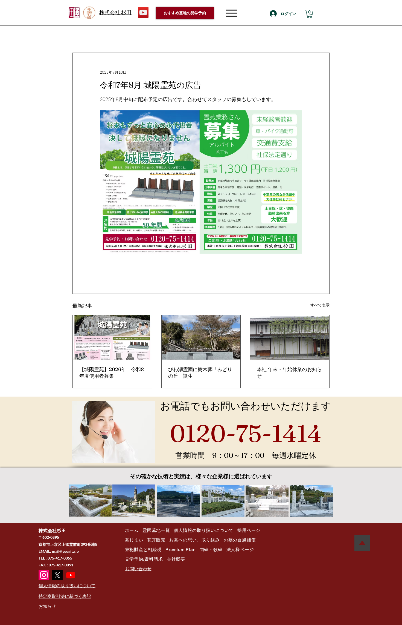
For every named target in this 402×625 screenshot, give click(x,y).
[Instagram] (44, 575)
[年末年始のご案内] (289, 337)
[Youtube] (70, 575)
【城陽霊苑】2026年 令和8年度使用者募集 (111, 372)
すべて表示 (320, 305)
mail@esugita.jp (65, 551)
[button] (309, 14)
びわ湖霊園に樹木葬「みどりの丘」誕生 (200, 372)
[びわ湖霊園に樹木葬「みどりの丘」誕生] (201, 337)
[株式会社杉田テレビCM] (143, 12)
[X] (57, 575)
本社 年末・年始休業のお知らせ (289, 372)
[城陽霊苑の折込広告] (112, 337)
